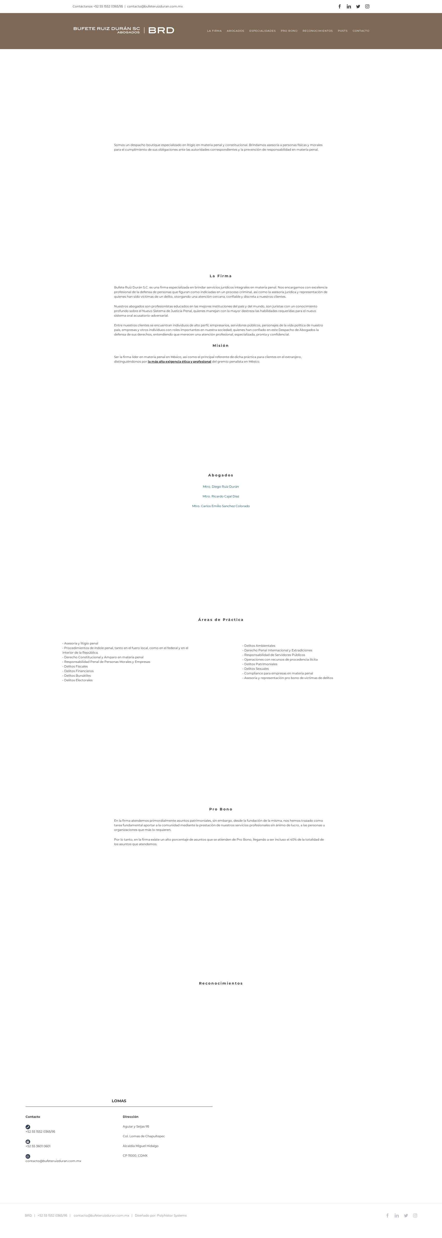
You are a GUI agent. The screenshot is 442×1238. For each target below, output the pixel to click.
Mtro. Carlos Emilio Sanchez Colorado (221, 506)
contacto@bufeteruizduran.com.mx (155, 6)
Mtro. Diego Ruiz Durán (221, 486)
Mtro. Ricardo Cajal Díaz (221, 496)
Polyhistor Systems (172, 1215)
